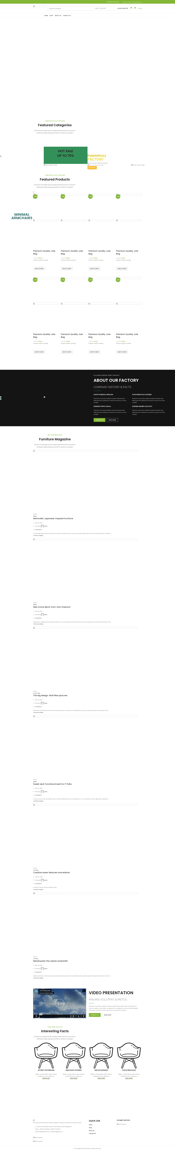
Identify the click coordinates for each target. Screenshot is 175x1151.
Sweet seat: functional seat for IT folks (52, 784)
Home (90, 1125)
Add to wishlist (35, 264)
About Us (91, 1130)
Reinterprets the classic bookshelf (50, 961)
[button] (59, 1003)
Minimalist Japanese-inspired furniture (53, 518)
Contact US (92, 1133)
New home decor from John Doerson (51, 607)
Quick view (35, 273)
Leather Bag (36, 693)
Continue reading (38, 535)
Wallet (35, 516)
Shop (90, 1127)
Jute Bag (35, 870)
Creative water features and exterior (51, 872)
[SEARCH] (111, 8)
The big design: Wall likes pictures (50, 695)
